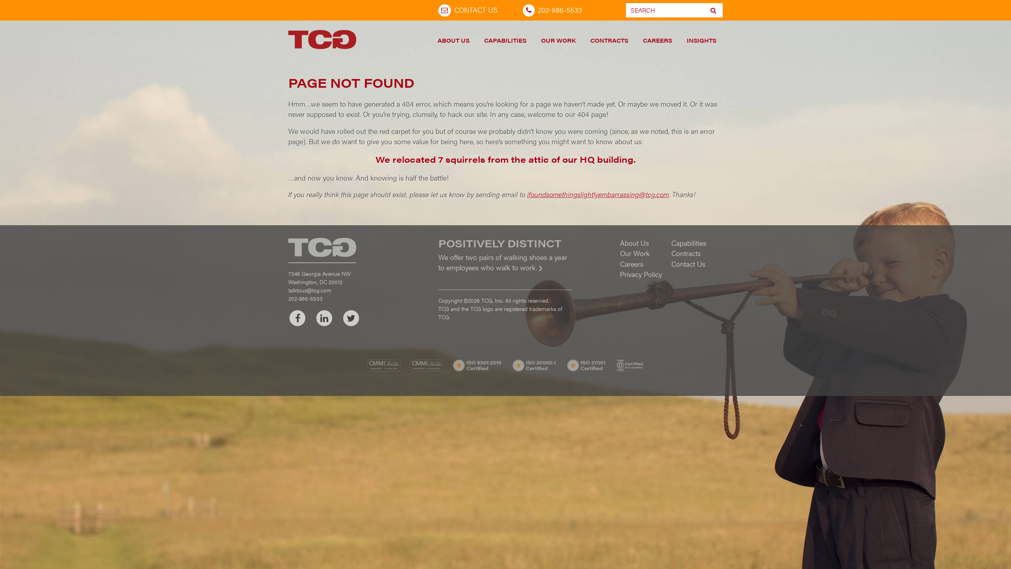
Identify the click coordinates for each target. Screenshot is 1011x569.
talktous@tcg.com (309, 290)
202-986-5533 (560, 10)
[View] (505, 272)
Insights (701, 40)
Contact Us (476, 10)
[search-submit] (713, 10)
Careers (657, 40)
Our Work (558, 40)
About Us (454, 40)
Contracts (609, 40)
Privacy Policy (641, 274)
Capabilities (505, 40)
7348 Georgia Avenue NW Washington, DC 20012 (319, 277)
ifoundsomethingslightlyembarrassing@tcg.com (598, 194)
